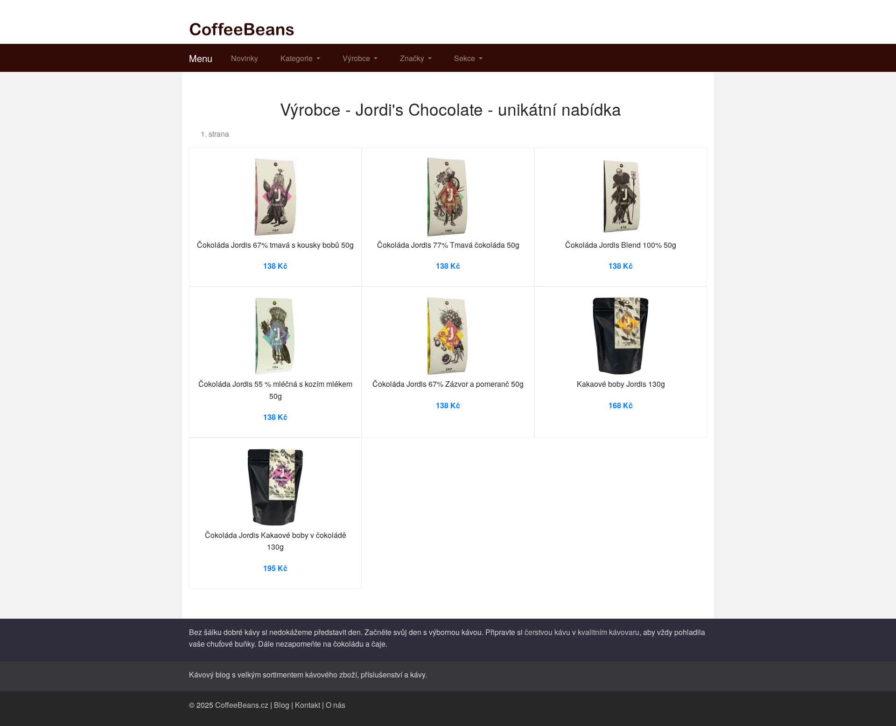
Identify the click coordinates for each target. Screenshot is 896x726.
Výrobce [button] (357, 58)
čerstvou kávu (547, 632)
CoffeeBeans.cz (241, 704)
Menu (200, 58)
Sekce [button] (465, 58)
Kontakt (307, 704)
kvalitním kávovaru (608, 632)
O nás (335, 704)
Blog (281, 704)
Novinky (244, 58)
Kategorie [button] (297, 58)
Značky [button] (413, 58)
